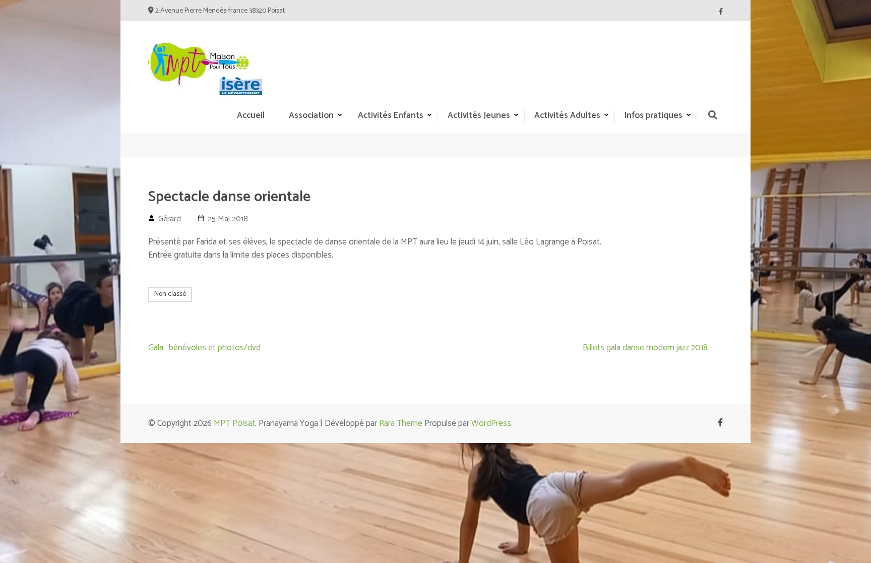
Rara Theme (400, 423)
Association (311, 115)
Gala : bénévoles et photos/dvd (204, 348)
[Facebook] (721, 12)
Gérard (169, 219)
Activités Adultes (567, 115)
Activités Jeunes (479, 115)
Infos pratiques (653, 115)
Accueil (251, 115)
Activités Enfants (390, 115)
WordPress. (492, 423)
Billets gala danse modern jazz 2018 (645, 348)
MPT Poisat (234, 423)
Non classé (170, 294)
